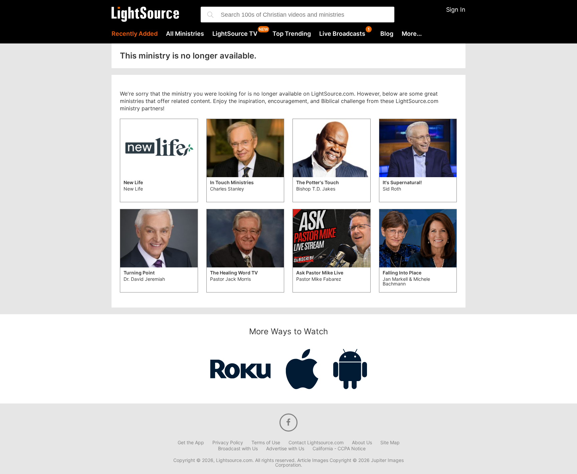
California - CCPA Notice (339, 448)
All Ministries (185, 34)
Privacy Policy (227, 442)
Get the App (191, 442)
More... (412, 34)
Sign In (455, 9)
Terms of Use (265, 442)
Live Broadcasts (342, 34)
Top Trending (291, 34)
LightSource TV (234, 34)
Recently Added (135, 34)
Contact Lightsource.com (316, 442)
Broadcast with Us (238, 448)
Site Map (390, 442)
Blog (386, 34)
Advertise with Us (285, 448)
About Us (362, 442)
